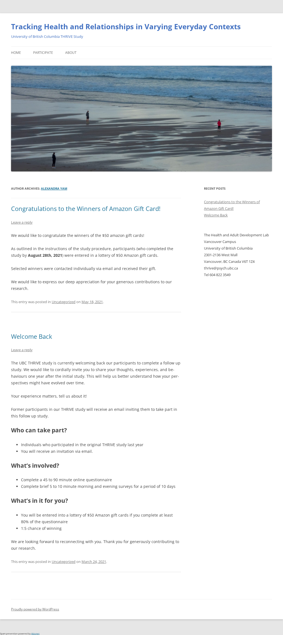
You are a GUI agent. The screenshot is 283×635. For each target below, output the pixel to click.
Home (16, 52)
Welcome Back (31, 336)
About (71, 52)
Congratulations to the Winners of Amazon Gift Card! (86, 208)
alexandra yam (54, 188)
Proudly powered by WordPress (35, 609)
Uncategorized (63, 301)
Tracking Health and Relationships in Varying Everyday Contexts (126, 26)
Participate (43, 52)
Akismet (35, 633)
